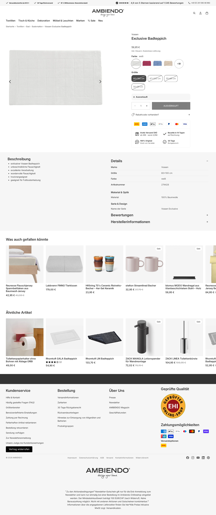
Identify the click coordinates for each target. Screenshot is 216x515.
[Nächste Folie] (101, 82)
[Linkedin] (203, 457)
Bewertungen (122, 215)
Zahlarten (62, 402)
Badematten (37, 26)
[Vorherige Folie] (9, 82)
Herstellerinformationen (130, 222)
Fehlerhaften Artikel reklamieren (21, 422)
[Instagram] (193, 457)
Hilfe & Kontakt (13, 397)
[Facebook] (187, 457)
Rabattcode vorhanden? (147, 114)
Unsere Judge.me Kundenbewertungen (25, 443)
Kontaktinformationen (124, 458)
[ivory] (168, 63)
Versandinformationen (68, 397)
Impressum (72, 458)
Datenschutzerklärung (88, 458)
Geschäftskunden (117, 412)
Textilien (20, 26)
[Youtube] (198, 457)
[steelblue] (157, 63)
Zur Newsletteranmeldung (18, 438)
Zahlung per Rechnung (17, 417)
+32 (179, 64)
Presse (112, 397)
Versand (109, 458)
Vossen (135, 34)
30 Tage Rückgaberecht (69, 407)
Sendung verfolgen (15, 432)
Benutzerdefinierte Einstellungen (21, 412)
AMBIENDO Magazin (119, 407)
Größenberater (13, 407)
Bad (28, 26)
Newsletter (114, 402)
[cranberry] (146, 63)
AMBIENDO (17, 457)
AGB (102, 458)
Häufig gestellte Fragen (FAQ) (20, 402)
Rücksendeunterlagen (68, 412)
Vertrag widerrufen (19, 449)
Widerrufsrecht (142, 458)
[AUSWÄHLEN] (39, 278)
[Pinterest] (208, 457)
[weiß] (136, 63)
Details (116, 161)
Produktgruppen (65, 426)
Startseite (10, 26)
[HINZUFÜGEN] (158, 351)
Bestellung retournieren (17, 427)
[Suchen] (194, 13)
